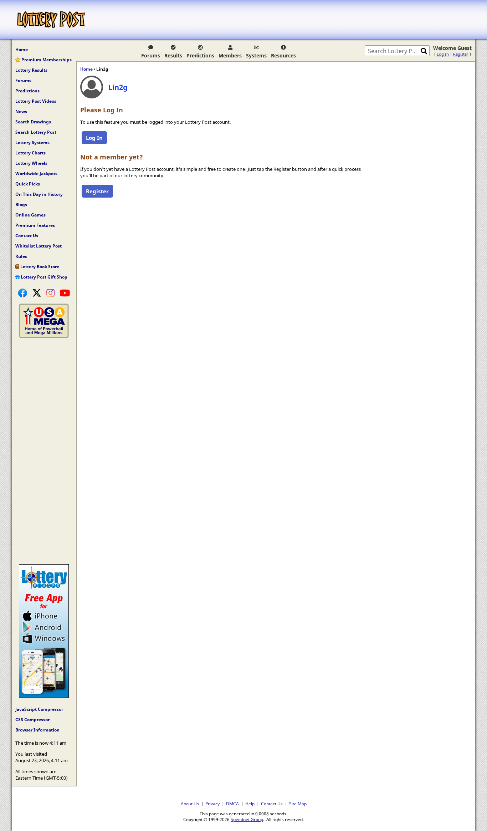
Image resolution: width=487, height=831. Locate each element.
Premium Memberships (46, 60)
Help (250, 803)
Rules (21, 256)
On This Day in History (39, 194)
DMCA (232, 803)
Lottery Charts (30, 153)
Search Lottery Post (35, 132)
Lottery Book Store (39, 267)
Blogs (21, 205)
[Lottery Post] (51, 19)
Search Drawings (33, 122)
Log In (443, 54)
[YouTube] (64, 292)
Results (173, 55)
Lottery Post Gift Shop (43, 277)
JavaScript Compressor (39, 709)
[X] (37, 292)
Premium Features (35, 225)
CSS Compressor (32, 720)
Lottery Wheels (31, 163)
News (21, 111)
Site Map (298, 803)
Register (460, 54)
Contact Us (26, 236)
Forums (150, 55)
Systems (256, 55)
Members (230, 55)
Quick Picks (27, 184)
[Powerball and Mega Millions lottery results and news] (44, 336)
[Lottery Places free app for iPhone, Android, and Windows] (44, 696)
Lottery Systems (32, 142)
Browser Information (37, 730)
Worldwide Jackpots (36, 173)
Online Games (30, 215)
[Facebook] (22, 292)
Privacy (212, 803)
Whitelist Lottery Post (38, 246)
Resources (283, 55)
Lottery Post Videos (35, 101)
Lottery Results (31, 70)
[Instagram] (50, 292)
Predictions (200, 55)
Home (21, 49)
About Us (190, 803)
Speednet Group (247, 819)
